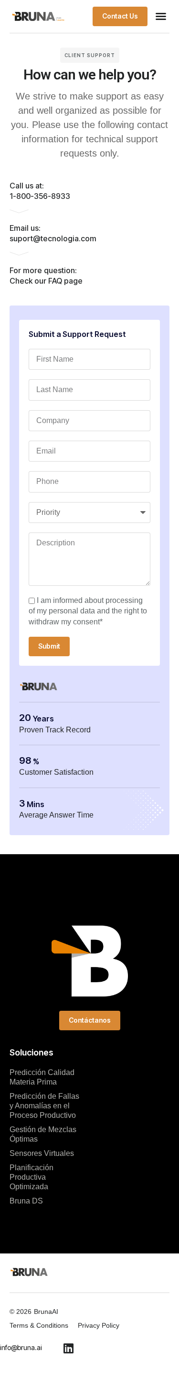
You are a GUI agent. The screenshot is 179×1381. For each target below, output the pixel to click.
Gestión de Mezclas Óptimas (43, 1134)
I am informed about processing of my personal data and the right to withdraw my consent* (88, 611)
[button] (160, 16)
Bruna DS (26, 1201)
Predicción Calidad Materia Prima (42, 1077)
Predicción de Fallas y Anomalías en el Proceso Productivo (44, 1105)
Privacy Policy (98, 1325)
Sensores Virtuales (42, 1153)
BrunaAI (46, 1311)
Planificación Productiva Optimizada (31, 1177)
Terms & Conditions (39, 1325)
